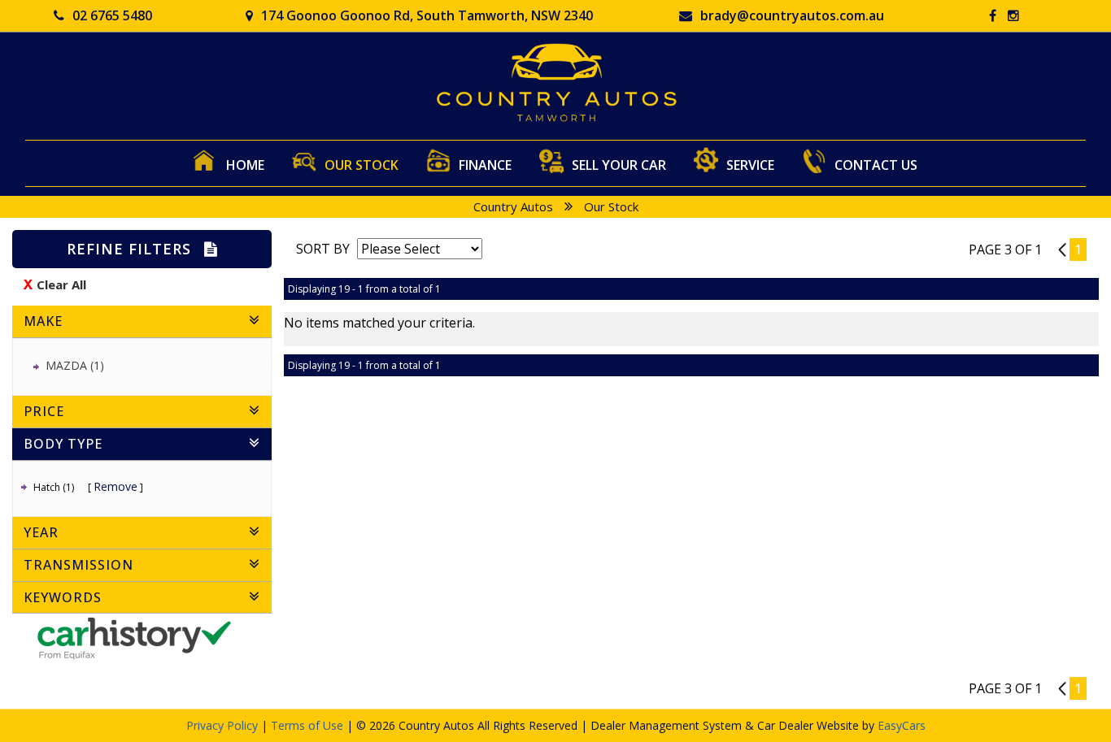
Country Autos (513, 206)
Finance (485, 164)
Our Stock (362, 164)
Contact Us (875, 164)
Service (750, 164)
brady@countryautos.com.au (792, 15)
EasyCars (902, 725)
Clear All (61, 284)
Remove (115, 486)
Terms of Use (308, 725)
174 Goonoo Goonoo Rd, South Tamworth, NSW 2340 (427, 15)
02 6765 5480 (112, 15)
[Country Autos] (555, 82)
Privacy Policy (223, 725)
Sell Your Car (619, 164)
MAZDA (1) (75, 365)
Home (245, 164)
